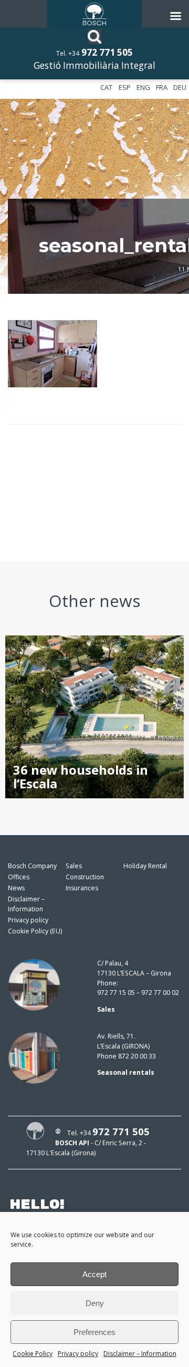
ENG (143, 87)
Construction (85, 876)
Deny (95, 1303)
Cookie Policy (32, 1353)
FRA (161, 87)
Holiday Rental (145, 865)
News (16, 887)
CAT (106, 87)
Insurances (82, 887)
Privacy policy (78, 1353)
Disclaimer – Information (139, 1353)
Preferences (95, 1332)
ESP (125, 87)
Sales (74, 865)
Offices (18, 876)
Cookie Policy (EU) (35, 931)
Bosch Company (32, 865)
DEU (179, 87)
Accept (94, 1274)
